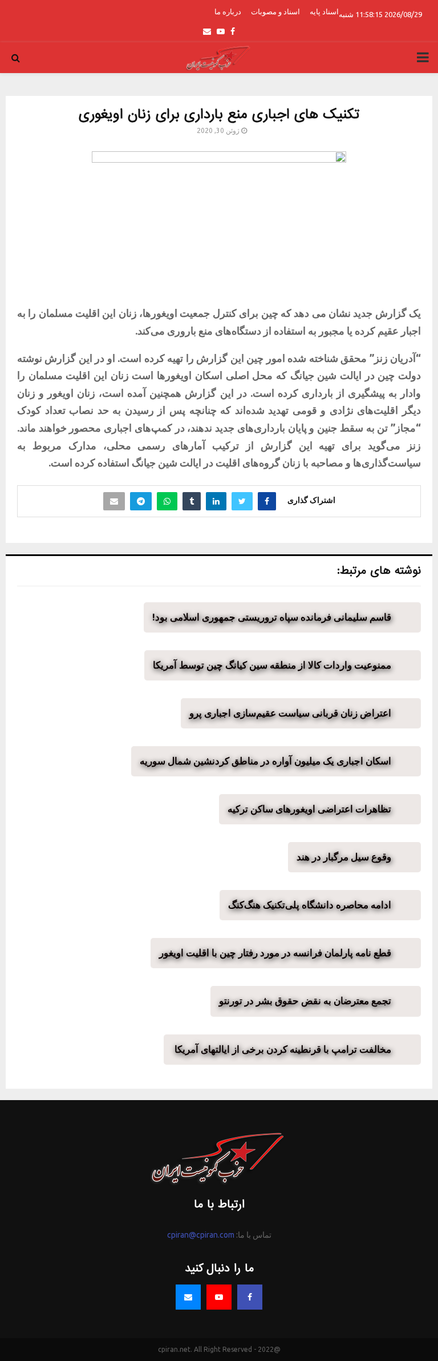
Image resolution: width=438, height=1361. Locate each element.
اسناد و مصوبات (275, 11)
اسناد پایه (324, 11)
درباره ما (227, 11)
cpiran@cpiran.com (200, 1234)
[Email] (188, 1297)
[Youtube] (219, 1297)
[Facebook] (249, 1297)
